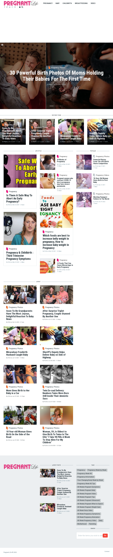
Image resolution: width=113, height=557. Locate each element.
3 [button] (61, 106)
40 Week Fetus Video (84, 510)
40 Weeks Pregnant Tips (86, 497)
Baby (57, 3)
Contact (107, 551)
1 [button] (52, 106)
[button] (3, 76)
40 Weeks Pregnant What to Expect (90, 504)
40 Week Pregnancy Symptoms (88, 514)
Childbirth (67, 3)
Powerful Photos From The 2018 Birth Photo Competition (101, 162)
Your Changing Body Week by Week (90, 480)
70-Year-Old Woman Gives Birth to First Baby (100, 180)
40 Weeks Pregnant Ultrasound (88, 500)
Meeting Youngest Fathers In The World (101, 198)
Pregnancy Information (85, 477)
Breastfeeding (81, 3)
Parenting (92, 524)
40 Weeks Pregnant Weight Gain (88, 507)
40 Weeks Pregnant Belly (86, 490)
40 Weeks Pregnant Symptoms (88, 487)
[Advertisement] (56, 25)
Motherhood (81, 524)
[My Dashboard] (20, 7)
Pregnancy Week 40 (84, 473)
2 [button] (56, 106)
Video (93, 3)
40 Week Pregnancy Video (86, 520)
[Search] (22, 7)
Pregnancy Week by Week (97, 470)
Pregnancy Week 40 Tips (86, 483)
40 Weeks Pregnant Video (86, 494)
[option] (56, 76)
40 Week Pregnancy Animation (88, 517)
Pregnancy (48, 3)
